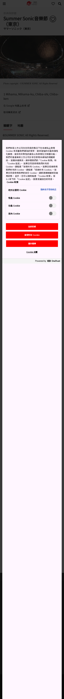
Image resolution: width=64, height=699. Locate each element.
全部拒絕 (32, 226)
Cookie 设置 (32, 252)
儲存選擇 (32, 243)
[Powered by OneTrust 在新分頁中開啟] (47, 261)
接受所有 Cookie (31, 235)
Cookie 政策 (12, 182)
